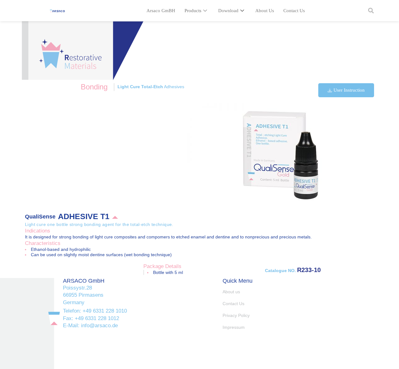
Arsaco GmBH (161, 10)
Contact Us (294, 10)
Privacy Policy (236, 315)
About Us (264, 10)
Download (228, 10)
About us (231, 291)
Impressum (234, 327)
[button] (371, 11)
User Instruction (349, 90)
